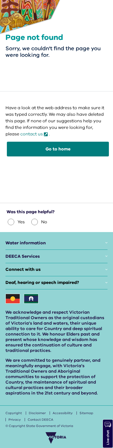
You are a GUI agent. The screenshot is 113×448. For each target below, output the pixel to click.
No (44, 222)
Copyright (13, 413)
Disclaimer (37, 413)
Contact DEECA (40, 419)
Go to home (58, 149)
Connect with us (23, 269)
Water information (25, 243)
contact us (31, 134)
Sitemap (86, 413)
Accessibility (63, 413)
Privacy (15, 419)
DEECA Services (22, 256)
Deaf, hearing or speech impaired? (42, 282)
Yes (21, 222)
